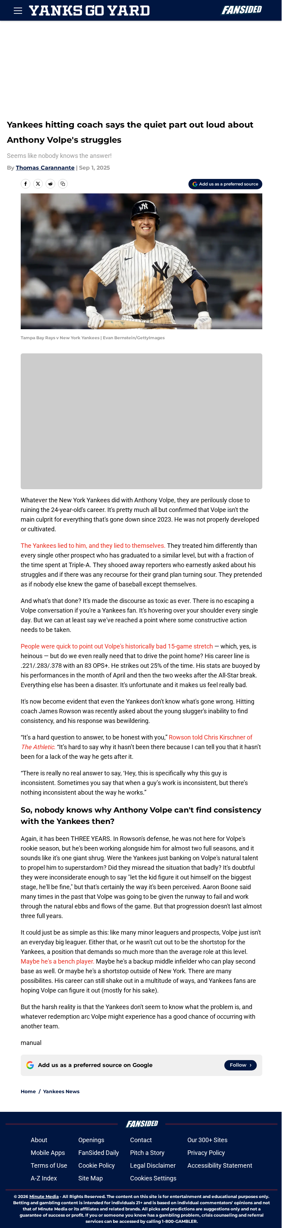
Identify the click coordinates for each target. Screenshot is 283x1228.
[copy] (63, 184)
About (39, 1140)
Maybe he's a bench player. (58, 961)
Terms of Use (49, 1165)
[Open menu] (18, 10)
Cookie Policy (96, 1165)
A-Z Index (44, 1178)
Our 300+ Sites (207, 1140)
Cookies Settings (153, 1178)
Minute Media (44, 1196)
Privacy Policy (206, 1152)
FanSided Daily (98, 1152)
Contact (141, 1140)
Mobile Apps (48, 1152)
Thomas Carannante (45, 167)
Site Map (90, 1178)
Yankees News (61, 1091)
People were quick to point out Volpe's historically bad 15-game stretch (117, 646)
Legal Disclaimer (153, 1165)
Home (28, 1091)
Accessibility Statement (219, 1165)
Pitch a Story (147, 1152)
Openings (91, 1140)
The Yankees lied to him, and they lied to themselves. (93, 545)
